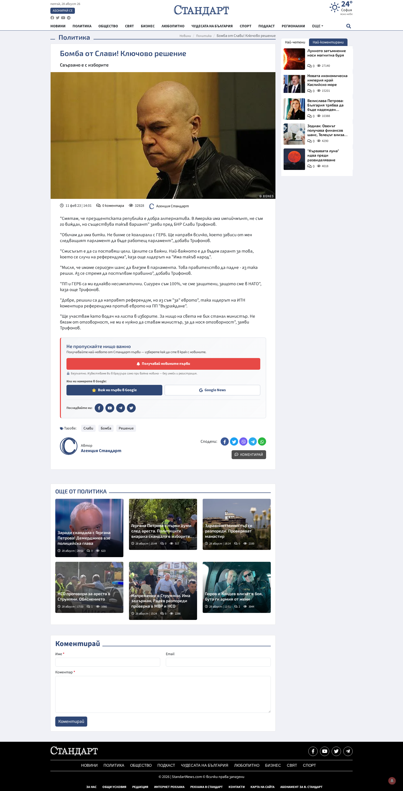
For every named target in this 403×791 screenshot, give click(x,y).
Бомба (106, 428)
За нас (91, 787)
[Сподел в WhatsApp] (262, 441)
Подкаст (166, 765)
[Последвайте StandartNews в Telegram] (69, 18)
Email (170, 654)
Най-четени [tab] (295, 42)
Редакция (140, 787)
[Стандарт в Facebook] (99, 408)
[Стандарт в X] (131, 408)
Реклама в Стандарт (206, 787)
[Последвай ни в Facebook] (313, 751)
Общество (141, 765)
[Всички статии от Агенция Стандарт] (68, 446)
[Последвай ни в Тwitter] (336, 751)
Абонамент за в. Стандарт (301, 787)
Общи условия (114, 787)
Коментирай (251, 454)
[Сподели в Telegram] (253, 441)
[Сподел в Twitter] (234, 441)
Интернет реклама (169, 787)
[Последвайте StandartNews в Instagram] (57, 18)
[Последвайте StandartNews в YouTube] (63, 18)
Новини (185, 36)
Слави (88, 428)
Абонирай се (63, 10)
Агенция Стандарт (172, 206)
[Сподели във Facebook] (225, 441)
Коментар (65, 672)
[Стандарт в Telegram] (120, 408)
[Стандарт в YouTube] (109, 408)
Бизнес (273, 765)
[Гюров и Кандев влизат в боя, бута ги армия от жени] (237, 587)
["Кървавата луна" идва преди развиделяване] (294, 159)
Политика (204, 36)
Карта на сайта (262, 787)
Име (59, 654)
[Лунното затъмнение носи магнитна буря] (294, 59)
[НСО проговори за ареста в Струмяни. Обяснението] (89, 587)
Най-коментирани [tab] (328, 42)
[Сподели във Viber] (243, 441)
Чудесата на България (204, 765)
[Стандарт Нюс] (74, 754)
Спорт (309, 765)
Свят (292, 765)
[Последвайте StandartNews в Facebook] (52, 18)
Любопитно (246, 765)
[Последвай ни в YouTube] (324, 751)
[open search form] (348, 26)
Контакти (237, 787)
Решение (126, 428)
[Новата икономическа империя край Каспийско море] (294, 84)
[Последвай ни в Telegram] (348, 751)
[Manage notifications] (392, 780)
